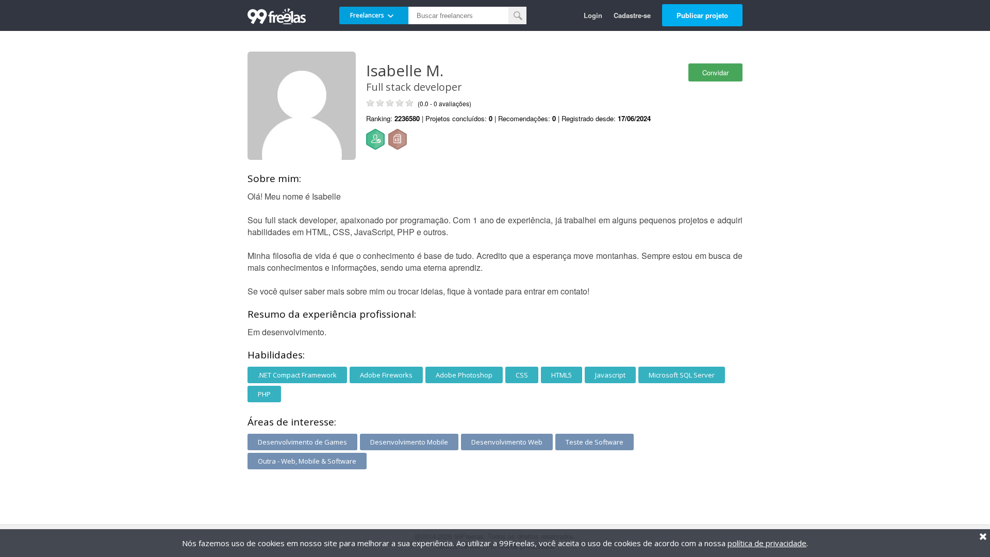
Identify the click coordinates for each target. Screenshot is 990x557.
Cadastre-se (632, 15)
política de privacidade (767, 543)
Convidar (715, 72)
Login (593, 15)
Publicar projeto (702, 15)
